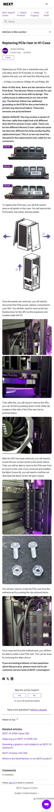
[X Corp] (7, 679)
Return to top (9, 719)
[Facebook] (3, 679)
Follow (8, 57)
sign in (12, 782)
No (34, 695)
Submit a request (38, 709)
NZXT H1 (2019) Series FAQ (15, 733)
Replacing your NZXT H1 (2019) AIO (19, 739)
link (4, 101)
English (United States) (26, 793)
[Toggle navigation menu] (46, 4)
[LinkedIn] (12, 679)
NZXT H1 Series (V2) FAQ (14, 753)
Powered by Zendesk (45, 798)
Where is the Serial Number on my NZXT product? (27, 758)
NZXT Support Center (27, 788)
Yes (19, 695)
